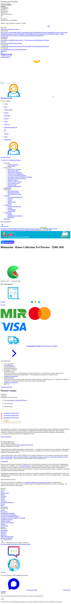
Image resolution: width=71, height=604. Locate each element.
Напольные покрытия (7, 502)
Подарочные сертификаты (47, 32)
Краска (3, 494)
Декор (2, 499)
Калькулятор (45, 46)
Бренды (31, 46)
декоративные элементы (36, 457)
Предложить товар (6, 40)
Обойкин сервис (54, 34)
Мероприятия (14, 43)
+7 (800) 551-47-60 (6, 55)
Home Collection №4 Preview (19, 400)
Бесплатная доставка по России (40, 34)
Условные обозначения (22, 46)
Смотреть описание (6, 387)
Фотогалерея (15, 29)
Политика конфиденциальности (10, 544)
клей (2, 458)
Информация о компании (12, 49)
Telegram (3, 26)
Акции (20, 43)
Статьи (8, 43)
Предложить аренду (17, 40)
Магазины (4, 532)
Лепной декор (5, 493)
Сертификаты (38, 46)
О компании (7, 212)
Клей (2, 505)
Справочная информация (8, 46)
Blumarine (10, 365)
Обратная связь (26, 35)
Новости (3, 43)
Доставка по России (7, 519)
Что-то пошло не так (16, 35)
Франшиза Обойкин (43, 40)
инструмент (8, 458)
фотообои (21, 457)
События (6, 195)
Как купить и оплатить (7, 32)
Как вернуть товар (19, 32)
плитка (65, 457)
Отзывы (3, 49)
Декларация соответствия (11, 413)
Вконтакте (27, 26)
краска (15, 457)
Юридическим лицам (31, 40)
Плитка (3, 504)
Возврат (3, 524)
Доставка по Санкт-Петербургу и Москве (18, 34)
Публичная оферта (25, 544)
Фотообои (4, 496)
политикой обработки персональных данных (38, 482)
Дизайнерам (4, 37)
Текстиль (3, 501)
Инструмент (4, 507)
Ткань (11, 403)
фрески (26, 457)
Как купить (4, 511)
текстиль (46, 457)
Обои (2, 457)
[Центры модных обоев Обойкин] (35, 80)
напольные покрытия (56, 457)
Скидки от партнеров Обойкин (17, 175)
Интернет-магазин (6, 54)
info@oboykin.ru (5, 57)
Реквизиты (23, 49)
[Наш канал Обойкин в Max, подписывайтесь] (2, 52)
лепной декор (9, 457)
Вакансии (3, 51)
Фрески (3, 497)
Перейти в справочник (11, 376)
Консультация (9, 242)
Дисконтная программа (32, 32)
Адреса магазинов (6, 29)
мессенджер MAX (32, 590)
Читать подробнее (6, 436)
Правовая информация (37, 35)
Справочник (8, 205)
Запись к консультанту (15, 181)
